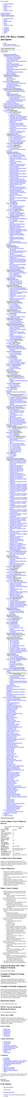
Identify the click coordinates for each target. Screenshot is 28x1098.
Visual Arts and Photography (13, 637)
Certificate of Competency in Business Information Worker (16, 468)
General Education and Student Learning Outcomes (17, 676)
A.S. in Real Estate (14, 600)
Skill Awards (10, 687)
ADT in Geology (14, 341)
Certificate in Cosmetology (16, 308)
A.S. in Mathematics (14, 435)
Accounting (9, 112)
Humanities (9, 390)
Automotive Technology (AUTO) (15, 713)
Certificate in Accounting (15, 115)
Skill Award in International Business (18, 242)
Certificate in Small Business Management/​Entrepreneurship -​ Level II (17, 239)
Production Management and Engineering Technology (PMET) (16, 575)
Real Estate (9, 598)
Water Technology (11, 659)
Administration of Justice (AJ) (14, 705)
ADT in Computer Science (16, 281)
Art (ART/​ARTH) (11, 710)
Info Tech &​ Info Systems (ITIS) (14, 760)
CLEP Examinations (14, 98)
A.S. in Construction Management (18, 287)
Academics (6, 29)
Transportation (7, 1052)
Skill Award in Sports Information (17, 421)
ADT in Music (13, 454)
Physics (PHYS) (10, 784)
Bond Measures (7, 1064)
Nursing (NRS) (10, 779)
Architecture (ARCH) (12, 709)
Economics (9, 343)
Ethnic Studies (10, 369)
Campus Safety (7, 1043)
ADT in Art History (14, 640)
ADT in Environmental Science (17, 206)
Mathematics (10, 432)
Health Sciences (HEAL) (12, 756)
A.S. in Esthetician (14, 366)
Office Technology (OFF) (13, 780)
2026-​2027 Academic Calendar (14, 57)
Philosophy (9, 566)
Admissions (6, 27)
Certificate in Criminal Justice (16, 142)
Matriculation (7, 81)
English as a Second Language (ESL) (15, 363)
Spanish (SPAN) (10, 800)
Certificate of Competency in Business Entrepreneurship (16, 466)
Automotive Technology (12, 152)
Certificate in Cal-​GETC (15, 450)
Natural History (10, 457)
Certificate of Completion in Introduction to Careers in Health (17, 546)
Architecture (9, 146)
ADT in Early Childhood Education (18, 251)
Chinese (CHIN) (10, 723)
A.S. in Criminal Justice (15, 139)
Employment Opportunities (10, 1045)
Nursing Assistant (11, 551)
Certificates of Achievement (13, 686)
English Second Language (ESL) (14, 743)
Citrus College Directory (12, 59)
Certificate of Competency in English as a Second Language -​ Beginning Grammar (18, 495)
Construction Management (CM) (14, 727)
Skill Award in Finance (15, 241)
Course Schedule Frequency (13, 702)
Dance (8, 313)
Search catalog (4, 50)
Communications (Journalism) (14, 269)
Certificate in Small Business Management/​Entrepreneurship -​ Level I (17, 235)
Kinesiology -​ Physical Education (14, 406)
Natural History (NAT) (12, 776)
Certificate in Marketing (15, 232)
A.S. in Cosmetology (14, 305)
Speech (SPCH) (10, 802)
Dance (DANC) (10, 732)
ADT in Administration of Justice (17, 136)
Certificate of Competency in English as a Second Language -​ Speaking (18, 518)
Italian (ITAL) (10, 761)
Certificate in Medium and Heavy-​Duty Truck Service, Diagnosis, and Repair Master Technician (18, 188)
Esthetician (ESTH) (11, 744)
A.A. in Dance (13, 315)
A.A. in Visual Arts (14, 644)
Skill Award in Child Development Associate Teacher (18, 265)
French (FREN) (10, 751)
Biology (8, 203)
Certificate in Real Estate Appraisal (18, 601)
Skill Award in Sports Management (18, 423)
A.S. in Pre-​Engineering (15, 353)
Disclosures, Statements (9, 1067)
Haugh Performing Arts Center (11, 1047)
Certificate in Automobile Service (17, 164)
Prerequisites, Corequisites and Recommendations (14, 86)
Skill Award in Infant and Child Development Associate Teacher (17, 267)
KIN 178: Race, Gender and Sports (15, 811)
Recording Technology (12, 608)
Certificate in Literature (15, 361)
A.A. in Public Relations (15, 275)
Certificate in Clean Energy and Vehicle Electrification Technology (18, 179)
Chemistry (9, 244)
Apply (5, 7)
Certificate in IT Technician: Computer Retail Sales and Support (18, 400)
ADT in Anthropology (15, 145)
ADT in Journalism (14, 274)
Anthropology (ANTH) (12, 708)
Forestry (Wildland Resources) (14, 375)
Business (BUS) (10, 719)
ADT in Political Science (15, 573)
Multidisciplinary (11, 436)
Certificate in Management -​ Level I (18, 229)
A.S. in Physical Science (15, 448)
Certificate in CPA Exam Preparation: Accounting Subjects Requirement (18, 117)
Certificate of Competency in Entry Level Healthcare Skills (18, 521)
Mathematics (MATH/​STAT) (13, 768)
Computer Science (11, 278)
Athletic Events (7, 1041)
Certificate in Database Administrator (18, 397)
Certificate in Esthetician (15, 368)
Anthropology (10, 143)
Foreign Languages (11, 370)
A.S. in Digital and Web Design (17, 645)
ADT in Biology (13, 204)
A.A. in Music (13, 455)
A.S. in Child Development (16, 255)
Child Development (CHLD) (13, 721)
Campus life (6, 30)
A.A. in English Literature (16, 359)
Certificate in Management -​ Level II (18, 230)
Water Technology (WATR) (13, 808)
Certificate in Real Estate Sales (17, 606)
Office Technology (11, 555)
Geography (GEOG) (11, 753)
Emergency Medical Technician (14, 345)
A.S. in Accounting (14, 113)
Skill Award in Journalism (16, 276)
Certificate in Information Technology (18, 398)
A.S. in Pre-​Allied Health (16, 208)
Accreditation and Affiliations (13, 58)
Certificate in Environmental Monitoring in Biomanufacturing (17, 215)
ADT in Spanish (13, 373)
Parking (5, 1051)
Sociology (9, 619)
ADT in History (13, 389)
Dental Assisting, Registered (13, 318)
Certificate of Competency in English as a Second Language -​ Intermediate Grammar (18, 499)
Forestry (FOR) (10, 749)
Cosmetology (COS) (11, 728)
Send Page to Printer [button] (8, 1087)
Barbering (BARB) (11, 714)
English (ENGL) (10, 741)
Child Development (11, 245)
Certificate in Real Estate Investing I (18, 604)
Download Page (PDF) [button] (9, 1092)
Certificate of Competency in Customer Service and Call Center (18, 474)
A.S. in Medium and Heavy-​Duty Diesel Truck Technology (17, 157)
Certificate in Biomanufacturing (17, 213)
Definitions (6, 814)
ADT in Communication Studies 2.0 (18, 272)
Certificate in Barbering (15, 306)
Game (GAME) (10, 752)
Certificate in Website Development (18, 405)
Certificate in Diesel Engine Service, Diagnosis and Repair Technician (18, 182)
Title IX (5, 1071)
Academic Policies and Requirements (12, 88)
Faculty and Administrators (13, 63)
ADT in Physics (13, 571)
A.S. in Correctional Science (16, 138)
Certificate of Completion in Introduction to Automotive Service (18, 544)
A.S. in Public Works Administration (18, 582)
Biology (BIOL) (10, 716)
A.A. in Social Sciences (15, 447)
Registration (9, 77)
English (8, 357)
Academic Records (11, 102)
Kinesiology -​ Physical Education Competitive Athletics (14, 425)
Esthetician (9, 365)
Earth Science (10, 340)
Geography (9, 383)
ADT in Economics (14, 344)
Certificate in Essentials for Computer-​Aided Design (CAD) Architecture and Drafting (17, 337)
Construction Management (13, 285)
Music (8, 453)
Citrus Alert (6, 1044)
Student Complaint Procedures (11, 1070)
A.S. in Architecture (14, 148)
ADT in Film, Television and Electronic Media (16, 438)
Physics (8, 569)
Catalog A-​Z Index (8, 815)
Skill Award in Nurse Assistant (17, 554)
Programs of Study (8, 669)
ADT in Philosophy (14, 568)
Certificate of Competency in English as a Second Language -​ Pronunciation (18, 515)
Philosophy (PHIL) (11, 782)
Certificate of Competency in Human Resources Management (18, 526)
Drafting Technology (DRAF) (14, 735)
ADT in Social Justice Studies (17, 443)
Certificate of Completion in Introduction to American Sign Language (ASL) (17, 540)
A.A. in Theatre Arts (14, 626)
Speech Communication (12, 622)
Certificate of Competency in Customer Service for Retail (16, 476)
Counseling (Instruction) (12, 309)
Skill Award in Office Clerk (16, 565)
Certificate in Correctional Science (18, 140)
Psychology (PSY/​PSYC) (13, 790)
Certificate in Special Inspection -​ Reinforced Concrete (17, 299)
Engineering (9, 351)
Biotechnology (10, 210)
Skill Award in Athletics (15, 431)
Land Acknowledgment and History (15, 72)
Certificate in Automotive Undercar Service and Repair (18, 174)
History (8, 387)
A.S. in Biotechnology (15, 211)
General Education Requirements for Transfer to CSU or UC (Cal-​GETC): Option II (18, 682)
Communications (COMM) (13, 724)
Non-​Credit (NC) (11, 778)
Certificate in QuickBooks (16, 132)
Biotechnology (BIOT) (12, 717)
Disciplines (6, 110)
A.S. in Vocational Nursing (16, 656)
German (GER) (10, 755)
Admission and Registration (10, 74)
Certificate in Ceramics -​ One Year (18, 648)
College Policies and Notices (10, 812)
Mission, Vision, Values (9, 1068)
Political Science (10, 572)
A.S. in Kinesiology (14, 429)
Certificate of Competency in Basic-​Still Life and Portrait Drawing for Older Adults (18, 463)
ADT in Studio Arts (14, 641)
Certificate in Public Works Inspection (18, 591)
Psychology (9, 578)
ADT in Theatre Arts (14, 625)
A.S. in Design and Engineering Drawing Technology (17, 327)
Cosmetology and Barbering (13, 301)
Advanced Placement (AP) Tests (17, 97)
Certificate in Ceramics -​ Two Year (18, 649)
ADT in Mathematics (15, 433)
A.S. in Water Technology (16, 663)
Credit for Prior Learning (12, 94)
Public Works (10, 580)
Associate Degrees (11, 685)
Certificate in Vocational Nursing (17, 657)
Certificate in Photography (16, 652)
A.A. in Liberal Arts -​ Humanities (17, 444)
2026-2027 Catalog (5, 14)
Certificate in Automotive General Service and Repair (17, 169)
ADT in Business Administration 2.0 (18, 218)
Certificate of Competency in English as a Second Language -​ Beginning (18, 484)
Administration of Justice (12, 133)
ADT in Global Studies (15, 386)
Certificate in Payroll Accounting (17, 131)
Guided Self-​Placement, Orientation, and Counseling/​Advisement (16, 83)
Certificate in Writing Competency (18, 362)
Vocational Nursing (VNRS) (13, 807)
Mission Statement (11, 73)
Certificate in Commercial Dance (17, 316)
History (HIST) (10, 757)
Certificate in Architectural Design (18, 149)
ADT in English (13, 358)
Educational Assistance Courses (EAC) (16, 739)
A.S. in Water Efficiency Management (15, 661)
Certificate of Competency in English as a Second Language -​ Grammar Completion (18, 503)
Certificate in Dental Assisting (17, 322)
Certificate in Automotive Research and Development (18, 171)
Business (9, 217)
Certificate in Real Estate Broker (17, 602)
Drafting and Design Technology (14, 323)
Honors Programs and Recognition (15, 101)
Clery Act (6, 1066)
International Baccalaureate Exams (18, 99)
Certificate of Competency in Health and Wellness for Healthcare (18, 523)
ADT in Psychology (14, 579)
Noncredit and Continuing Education (15, 458)
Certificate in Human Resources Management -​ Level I (17, 224)
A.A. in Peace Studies (15, 446)
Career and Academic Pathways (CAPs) (13, 106)
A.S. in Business (13, 220)
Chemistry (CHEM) (11, 720)
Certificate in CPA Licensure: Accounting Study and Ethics (16, 123)
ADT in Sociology (14, 620)
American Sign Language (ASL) (14, 706)
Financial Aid (10, 80)
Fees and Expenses (11, 78)
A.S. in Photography (14, 647)
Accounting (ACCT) (11, 704)
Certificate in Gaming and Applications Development (16, 283)
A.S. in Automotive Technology (17, 154)
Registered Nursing (11, 615)
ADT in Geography (14, 384)
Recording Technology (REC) (14, 794)
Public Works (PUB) (11, 791)
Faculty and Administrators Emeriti (15, 65)
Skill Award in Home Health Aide (18, 552)
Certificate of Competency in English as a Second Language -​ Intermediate (18, 487)
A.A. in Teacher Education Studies (18, 312)
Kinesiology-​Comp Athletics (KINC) (15, 765)
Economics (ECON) (11, 737)
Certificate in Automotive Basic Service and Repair (17, 166)
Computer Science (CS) (12, 725)
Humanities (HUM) (11, 759)
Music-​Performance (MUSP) (13, 775)
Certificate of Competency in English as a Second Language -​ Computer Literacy (18, 507)
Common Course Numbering (13, 698)
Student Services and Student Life (12, 103)
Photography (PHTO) (12, 783)
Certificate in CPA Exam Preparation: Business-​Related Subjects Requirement (18, 120)
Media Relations (7, 1049)
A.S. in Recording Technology (17, 611)
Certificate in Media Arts (15, 451)
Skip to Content (4, 1)
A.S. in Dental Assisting (15, 321)
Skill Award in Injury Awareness (17, 418)
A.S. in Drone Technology (16, 636)
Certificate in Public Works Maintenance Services (16, 593)
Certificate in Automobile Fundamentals (15, 162)
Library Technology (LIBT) (13, 767)
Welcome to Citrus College (10, 54)
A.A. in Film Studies (14, 642)
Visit (5, 33)
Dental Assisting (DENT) (13, 733)
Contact (5, 9)
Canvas (5, 5)
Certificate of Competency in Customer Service (16, 471)
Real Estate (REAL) (11, 792)
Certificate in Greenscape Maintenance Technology (16, 584)
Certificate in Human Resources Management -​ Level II (17, 227)
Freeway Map (10, 67)
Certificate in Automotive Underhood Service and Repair (18, 177)
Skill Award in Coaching (15, 417)
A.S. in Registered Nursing (16, 617)
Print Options (7, 818)
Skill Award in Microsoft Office (17, 563)
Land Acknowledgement (9, 1048)
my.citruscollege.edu (8, 3)
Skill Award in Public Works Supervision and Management (17, 596)
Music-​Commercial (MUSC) (13, 772)
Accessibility (7, 1058)
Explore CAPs (10, 109)
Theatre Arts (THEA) (12, 804)
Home (5, 43)
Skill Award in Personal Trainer (17, 420)
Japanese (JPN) (10, 763)
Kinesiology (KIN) (11, 764)
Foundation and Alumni (12, 66)
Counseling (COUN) (12, 729)
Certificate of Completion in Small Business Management (18, 549)
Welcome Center (7, 6)
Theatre (8, 623)
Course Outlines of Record (10, 44)
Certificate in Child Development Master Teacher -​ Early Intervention (18, 259)
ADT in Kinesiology (14, 409)
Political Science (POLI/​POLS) (14, 786)
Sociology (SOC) (11, 799)
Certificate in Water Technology (17, 667)
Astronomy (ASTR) (11, 712)
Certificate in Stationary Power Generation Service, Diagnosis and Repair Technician (18, 192)
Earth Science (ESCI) (12, 736)
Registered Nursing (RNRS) (13, 795)
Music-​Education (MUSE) (13, 774)
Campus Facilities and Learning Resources (14, 105)
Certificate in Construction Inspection (18, 291)
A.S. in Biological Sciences (16, 207)
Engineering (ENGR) (12, 740)
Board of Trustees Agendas (15, 1062)
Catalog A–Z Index (8, 10)
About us (6, 31)
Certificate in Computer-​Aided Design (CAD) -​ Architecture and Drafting (17, 333)
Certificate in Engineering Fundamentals (16, 355)
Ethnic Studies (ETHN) (12, 745)
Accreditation (7, 1059)
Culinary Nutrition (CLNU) (13, 731)
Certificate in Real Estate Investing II (18, 605)
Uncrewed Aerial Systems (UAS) (14, 633)
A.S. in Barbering (14, 304)
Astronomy (9, 150)
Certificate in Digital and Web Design (18, 651)
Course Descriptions (8, 697)
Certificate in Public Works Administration (16, 589)
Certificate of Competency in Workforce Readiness (16, 537)
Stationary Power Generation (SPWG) (16, 803)
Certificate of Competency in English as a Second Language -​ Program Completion (18, 491)
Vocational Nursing (11, 653)
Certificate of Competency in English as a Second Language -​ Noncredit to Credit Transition (18, 511)
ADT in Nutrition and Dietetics (17, 410)
